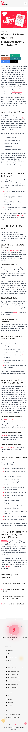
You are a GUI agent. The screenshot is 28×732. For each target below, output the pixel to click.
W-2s (23, 355)
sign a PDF (16, 312)
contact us (9, 566)
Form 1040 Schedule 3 (8, 447)
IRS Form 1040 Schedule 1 (12, 420)
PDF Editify (4, 541)
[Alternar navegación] (25, 3)
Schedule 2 (4, 435)
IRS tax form (20, 215)
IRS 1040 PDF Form (13, 250)
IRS (23, 118)
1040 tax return (17, 92)
